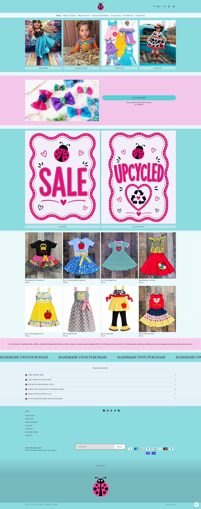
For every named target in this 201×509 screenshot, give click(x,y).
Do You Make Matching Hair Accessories (45, 399)
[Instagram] (107, 410)
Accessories (139, 97)
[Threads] (115, 410)
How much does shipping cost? (41, 384)
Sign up (119, 447)
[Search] (164, 6)
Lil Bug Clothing (37, 504)
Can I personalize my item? (39, 380)
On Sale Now (29, 429)
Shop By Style (29, 419)
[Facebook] (104, 410)
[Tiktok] (111, 410)
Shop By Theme (29, 415)
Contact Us (28, 435)
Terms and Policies (171, 504)
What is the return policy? (40, 394)
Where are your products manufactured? (46, 389)
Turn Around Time (36, 375)
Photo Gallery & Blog (31, 432)
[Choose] (59, 275)
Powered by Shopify (51, 504)
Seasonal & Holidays (31, 422)
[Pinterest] (118, 410)
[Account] (169, 6)
